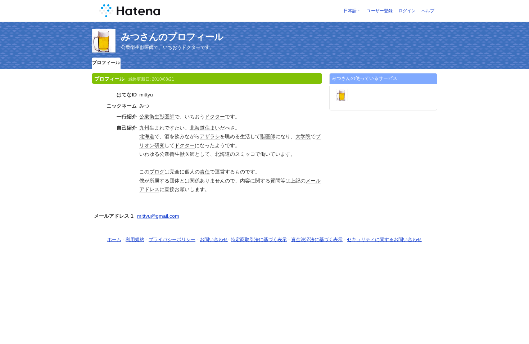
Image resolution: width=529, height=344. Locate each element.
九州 (144, 128)
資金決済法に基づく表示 (317, 239)
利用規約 (135, 239)
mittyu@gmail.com (158, 216)
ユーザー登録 (380, 10)
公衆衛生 (149, 116)
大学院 (303, 136)
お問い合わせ (214, 239)
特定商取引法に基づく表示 (259, 239)
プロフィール (106, 62)
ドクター (215, 116)
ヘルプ (427, 10)
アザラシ (210, 136)
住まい (212, 128)
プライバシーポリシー (172, 239)
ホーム (114, 239)
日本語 (350, 10)
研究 (159, 145)
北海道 (197, 128)
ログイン (407, 10)
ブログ (156, 172)
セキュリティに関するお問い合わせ (384, 239)
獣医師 (167, 116)
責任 (205, 172)
